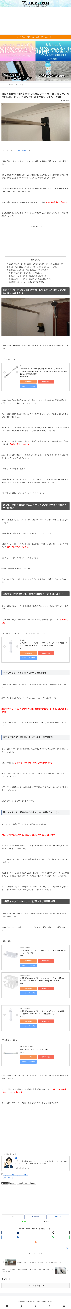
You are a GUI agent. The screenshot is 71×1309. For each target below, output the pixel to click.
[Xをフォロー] (19, 1168)
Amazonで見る (28, 381)
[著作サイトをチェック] (16, 1168)
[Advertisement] (35, 21)
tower (33, 1183)
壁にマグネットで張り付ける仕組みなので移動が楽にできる (31, 279)
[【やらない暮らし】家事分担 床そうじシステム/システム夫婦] (53, 51)
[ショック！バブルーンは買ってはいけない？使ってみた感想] (53, 71)
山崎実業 (27, 1183)
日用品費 (6, 1183)
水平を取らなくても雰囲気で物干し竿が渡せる (26, 273)
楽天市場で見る (46, 381)
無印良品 (13, 1183)
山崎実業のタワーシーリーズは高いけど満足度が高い (26, 282)
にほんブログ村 (7, 1178)
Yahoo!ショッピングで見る (28, 386)
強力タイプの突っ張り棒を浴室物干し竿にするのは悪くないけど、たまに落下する (36, 264)
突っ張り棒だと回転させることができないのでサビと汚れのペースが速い (33, 267)
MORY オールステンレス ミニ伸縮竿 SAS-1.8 (35, 1049)
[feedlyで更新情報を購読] (25, 1168)
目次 (32, 260)
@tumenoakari (20, 150)
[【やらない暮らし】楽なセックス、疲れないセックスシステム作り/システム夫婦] (18, 51)
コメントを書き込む (35, 1285)
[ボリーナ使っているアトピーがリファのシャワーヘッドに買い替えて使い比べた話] (18, 71)
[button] (47, 1222)
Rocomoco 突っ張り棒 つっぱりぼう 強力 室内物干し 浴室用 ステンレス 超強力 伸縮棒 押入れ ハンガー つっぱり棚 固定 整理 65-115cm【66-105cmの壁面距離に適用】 (43, 371)
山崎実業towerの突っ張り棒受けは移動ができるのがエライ (28, 270)
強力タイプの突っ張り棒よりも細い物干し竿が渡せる (28, 276)
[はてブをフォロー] (22, 1168)
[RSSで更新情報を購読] (28, 1168)
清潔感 (20, 1183)
